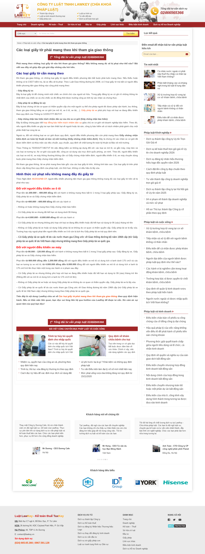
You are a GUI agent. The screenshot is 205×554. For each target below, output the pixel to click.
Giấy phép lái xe (89, 110)
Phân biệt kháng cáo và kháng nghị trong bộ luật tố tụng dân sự (172, 86)
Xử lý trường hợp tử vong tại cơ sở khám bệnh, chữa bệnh (172, 96)
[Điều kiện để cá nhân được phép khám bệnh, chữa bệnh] (149, 120)
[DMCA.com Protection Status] (177, 526)
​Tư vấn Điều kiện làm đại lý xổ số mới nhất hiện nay (106, 369)
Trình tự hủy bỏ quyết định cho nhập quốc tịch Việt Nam (60, 339)
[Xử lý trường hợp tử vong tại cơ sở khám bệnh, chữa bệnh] (149, 97)
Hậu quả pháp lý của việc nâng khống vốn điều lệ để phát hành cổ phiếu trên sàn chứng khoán (166, 331)
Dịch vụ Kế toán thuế (87, 523)
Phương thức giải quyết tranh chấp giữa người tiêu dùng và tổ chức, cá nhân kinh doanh (165, 345)
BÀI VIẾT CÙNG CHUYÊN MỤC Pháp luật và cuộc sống (77, 329)
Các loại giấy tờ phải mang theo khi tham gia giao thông (88, 296)
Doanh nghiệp (37, 24)
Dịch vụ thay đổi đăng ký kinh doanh (93, 533)
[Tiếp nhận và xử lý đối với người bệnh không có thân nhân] (149, 108)
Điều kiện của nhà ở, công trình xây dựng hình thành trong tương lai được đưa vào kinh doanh (166, 399)
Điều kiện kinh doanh (139, 24)
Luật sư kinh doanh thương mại (52, 16)
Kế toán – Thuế (56, 24)
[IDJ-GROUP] (117, 483)
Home (19, 43)
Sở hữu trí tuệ (74, 24)
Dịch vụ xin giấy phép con (89, 540)
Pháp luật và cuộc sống (31, 43)
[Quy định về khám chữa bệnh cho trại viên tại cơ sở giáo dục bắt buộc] (92, 345)
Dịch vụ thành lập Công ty (89, 519)
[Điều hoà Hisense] (175, 483)
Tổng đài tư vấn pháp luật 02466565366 (78, 57)
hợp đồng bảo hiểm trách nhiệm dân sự (63, 122)
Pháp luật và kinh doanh (158, 311)
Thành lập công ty (46, 13)
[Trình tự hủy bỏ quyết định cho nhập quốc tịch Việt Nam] (32, 345)
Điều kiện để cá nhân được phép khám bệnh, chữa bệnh (171, 118)
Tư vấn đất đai (85, 16)
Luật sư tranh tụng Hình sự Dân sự (93, 544)
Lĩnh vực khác (117, 24)
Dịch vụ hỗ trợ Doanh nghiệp (166, 24)
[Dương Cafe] (58, 483)
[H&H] (87, 483)
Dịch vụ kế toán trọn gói (88, 19)
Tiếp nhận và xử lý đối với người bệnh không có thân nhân (170, 108)
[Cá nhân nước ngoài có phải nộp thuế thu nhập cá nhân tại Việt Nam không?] (149, 73)
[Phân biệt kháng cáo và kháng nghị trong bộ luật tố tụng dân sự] (149, 85)
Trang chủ (21, 24)
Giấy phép (101, 24)
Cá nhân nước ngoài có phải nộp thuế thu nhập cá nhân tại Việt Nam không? (171, 74)
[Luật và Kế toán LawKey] (22, 11)
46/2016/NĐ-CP (39, 179)
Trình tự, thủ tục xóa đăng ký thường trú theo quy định (47, 369)
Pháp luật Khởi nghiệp (157, 132)
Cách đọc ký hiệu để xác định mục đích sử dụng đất (46, 373)
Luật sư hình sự (85, 13)
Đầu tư (89, 24)
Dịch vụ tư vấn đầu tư (87, 537)
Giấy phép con (45, 19)
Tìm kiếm (130, 33)
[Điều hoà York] (146, 483)
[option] (42, 436)
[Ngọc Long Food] (29, 483)
